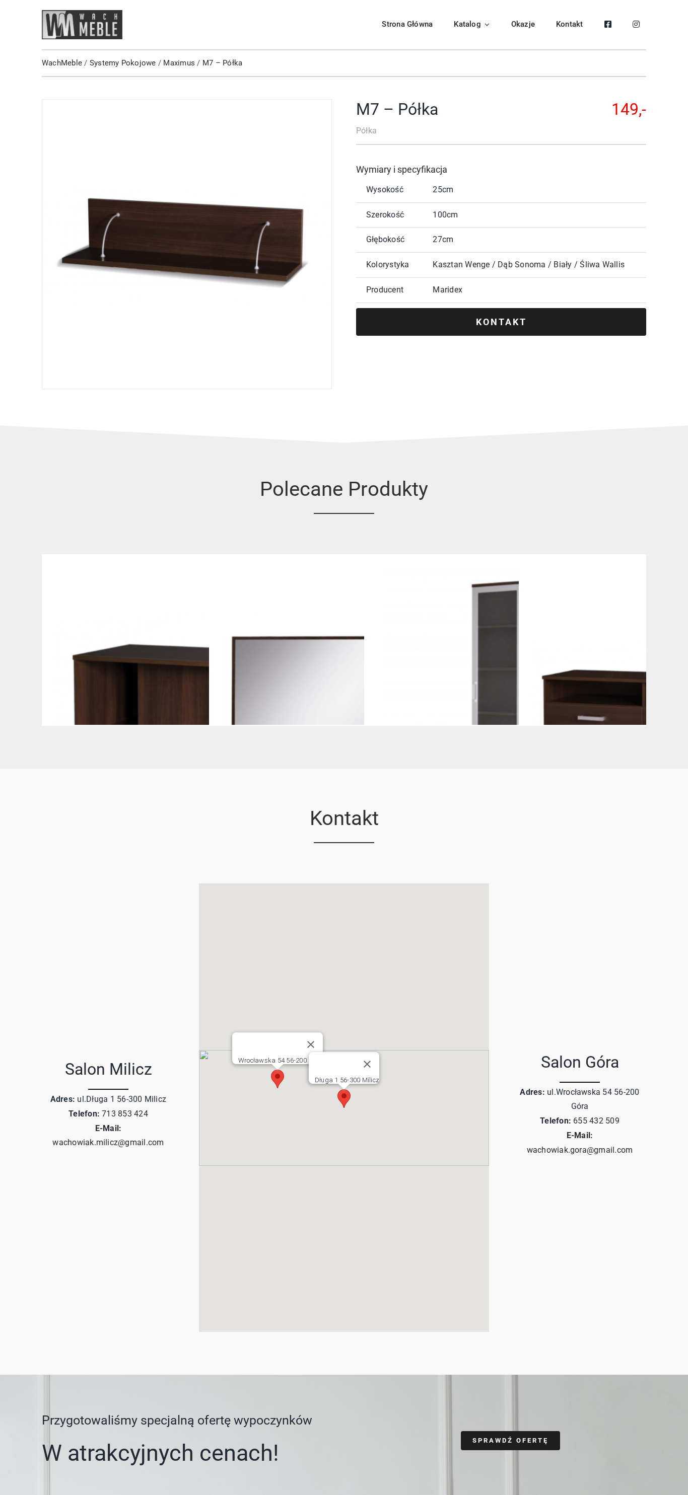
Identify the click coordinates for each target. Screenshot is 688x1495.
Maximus (179, 62)
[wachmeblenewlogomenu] (82, 14)
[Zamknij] (367, 1064)
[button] (344, 1098)
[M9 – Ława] (188, 573)
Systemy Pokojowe (123, 62)
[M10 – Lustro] (343, 573)
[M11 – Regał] (498, 573)
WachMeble (62, 62)
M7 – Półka (222, 62)
